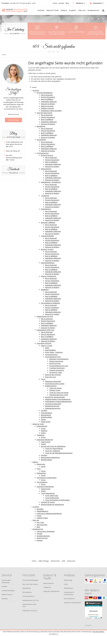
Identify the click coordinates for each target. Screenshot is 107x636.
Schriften (44, 410)
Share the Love (50, 377)
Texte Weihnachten (52, 498)
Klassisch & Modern (48, 104)
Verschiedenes (42, 482)
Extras (43, 428)
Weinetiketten (46, 209)
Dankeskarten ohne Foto (45, 330)
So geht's (35, 507)
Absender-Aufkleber (48, 222)
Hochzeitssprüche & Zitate (54, 384)
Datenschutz (55, 561)
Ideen (47, 348)
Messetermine (42, 525)
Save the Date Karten (44, 113)
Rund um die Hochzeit (53, 375)
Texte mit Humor (55, 388)
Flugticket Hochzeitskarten (58, 359)
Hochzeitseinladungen (45, 93)
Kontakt (61, 3)
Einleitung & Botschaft (53, 381)
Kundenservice (37, 529)
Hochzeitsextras (43, 153)
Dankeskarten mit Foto (45, 316)
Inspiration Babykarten (45, 440)
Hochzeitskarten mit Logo (58, 366)
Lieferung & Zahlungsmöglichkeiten (49, 513)
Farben (43, 419)
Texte (43, 379)
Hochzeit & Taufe (55, 372)
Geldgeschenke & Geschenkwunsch (57, 399)
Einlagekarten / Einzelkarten (51, 182)
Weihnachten (41, 473)
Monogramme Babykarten (50, 457)
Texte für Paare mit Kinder (59, 393)
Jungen (43, 433)
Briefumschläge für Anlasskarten (52, 504)
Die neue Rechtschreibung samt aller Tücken (14, 157)
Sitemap (40, 540)
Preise (39, 516)
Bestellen (40, 509)
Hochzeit (35, 90)
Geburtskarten (42, 426)
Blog (67, 3)
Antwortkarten (46, 169)
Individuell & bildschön (53, 312)
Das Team (40, 522)
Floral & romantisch (52, 307)
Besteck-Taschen (47, 249)
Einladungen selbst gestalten (51, 111)
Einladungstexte (51, 386)
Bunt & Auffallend (47, 99)
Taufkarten (41, 435)
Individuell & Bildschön (49, 102)
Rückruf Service (42, 538)
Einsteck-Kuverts (47, 155)
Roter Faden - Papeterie (54, 352)
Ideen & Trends (46, 345)
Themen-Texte (54, 390)
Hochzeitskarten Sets (53, 357)
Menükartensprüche (52, 406)
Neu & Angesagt (47, 95)
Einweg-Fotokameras (48, 276)
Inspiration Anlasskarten (45, 486)
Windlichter (45, 289)
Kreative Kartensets (56, 370)
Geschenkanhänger (48, 263)
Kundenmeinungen (43, 536)
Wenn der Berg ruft (13, 151)
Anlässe (35, 462)
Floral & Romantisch (48, 97)
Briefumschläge (46, 417)
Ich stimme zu (53, 634)
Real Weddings (50, 350)
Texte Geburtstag (51, 495)
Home (55, 3)
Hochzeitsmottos (51, 354)
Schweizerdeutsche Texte (58, 395)
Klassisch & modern (48, 151)
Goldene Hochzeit (47, 108)
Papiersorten (45, 422)
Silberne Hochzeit (47, 106)
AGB (63, 561)
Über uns (35, 520)
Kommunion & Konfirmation (46, 478)
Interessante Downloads (46, 531)
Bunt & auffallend (51, 310)
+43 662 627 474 (13, 3)
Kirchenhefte (41, 140)
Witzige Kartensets (56, 361)
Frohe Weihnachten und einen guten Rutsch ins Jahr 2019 (14, 144)
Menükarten (41, 126)
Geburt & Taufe (38, 424)
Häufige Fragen (42, 518)
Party (39, 469)
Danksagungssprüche (52, 408)
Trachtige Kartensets (57, 368)
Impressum (71, 561)
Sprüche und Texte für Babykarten (53, 446)
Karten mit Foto (55, 363)
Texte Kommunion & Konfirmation (57, 500)
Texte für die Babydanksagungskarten (59, 453)
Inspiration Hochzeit (44, 343)
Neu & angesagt (51, 305)
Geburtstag (41, 464)
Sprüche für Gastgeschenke (55, 397)
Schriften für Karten (48, 502)
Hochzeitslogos (46, 413)
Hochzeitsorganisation (53, 404)
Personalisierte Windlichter (50, 303)
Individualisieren (42, 511)
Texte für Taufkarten (52, 451)
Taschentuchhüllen (47, 236)
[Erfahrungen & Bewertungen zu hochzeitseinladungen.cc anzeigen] (93, 612)
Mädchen (44, 431)
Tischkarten (45, 196)
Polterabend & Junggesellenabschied (58, 401)
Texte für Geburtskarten (54, 448)
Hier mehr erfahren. (98, 632)
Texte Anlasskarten (48, 493)
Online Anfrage (13, 120)
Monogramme (46, 415)
